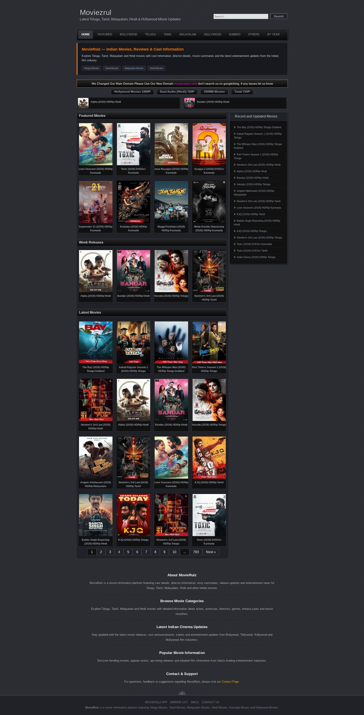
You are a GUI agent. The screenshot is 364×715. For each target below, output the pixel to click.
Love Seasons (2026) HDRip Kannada (259, 207)
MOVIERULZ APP (156, 702)
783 (196, 552)
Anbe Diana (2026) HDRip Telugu (256, 257)
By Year (273, 34)
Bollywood (128, 34)
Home (86, 34)
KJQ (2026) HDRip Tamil (251, 214)
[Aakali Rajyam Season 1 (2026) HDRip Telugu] (133, 363)
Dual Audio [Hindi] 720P (177, 91)
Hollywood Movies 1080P (132, 91)
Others (254, 34)
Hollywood (212, 34)
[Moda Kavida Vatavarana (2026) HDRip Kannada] (209, 222)
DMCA (195, 702)
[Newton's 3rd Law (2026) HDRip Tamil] (209, 291)
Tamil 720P (242, 91)
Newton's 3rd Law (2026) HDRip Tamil (259, 201)
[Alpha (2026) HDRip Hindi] (83, 107)
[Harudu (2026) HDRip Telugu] (171, 291)
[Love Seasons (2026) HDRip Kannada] (95, 164)
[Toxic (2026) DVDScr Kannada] (133, 164)
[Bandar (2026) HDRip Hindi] (189, 107)
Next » (211, 552)
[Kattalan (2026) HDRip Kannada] (133, 222)
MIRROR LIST (179, 702)
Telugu (150, 34)
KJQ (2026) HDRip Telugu (252, 231)
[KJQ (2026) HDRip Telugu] (133, 535)
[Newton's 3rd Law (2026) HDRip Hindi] (95, 420)
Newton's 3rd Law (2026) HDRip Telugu (259, 237)
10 (174, 552)
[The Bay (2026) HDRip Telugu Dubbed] (95, 363)
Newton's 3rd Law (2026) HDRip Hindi (259, 164)
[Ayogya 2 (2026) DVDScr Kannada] (209, 164)
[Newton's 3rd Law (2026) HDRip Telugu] (171, 535)
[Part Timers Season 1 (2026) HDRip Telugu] (209, 363)
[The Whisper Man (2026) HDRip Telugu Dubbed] (171, 363)
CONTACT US (210, 702)
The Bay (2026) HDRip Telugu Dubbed (259, 127)
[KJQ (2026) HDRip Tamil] (209, 478)
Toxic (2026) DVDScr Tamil (252, 250)
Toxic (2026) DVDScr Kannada (254, 244)
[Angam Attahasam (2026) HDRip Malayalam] (95, 478)
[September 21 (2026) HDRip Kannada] (95, 222)
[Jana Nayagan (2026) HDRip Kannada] (171, 164)
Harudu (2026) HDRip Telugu (253, 184)
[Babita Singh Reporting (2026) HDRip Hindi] (95, 535)
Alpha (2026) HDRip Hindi (252, 171)
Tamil (168, 34)
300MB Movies (214, 91)
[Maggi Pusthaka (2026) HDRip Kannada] (171, 222)
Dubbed (234, 34)
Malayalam (187, 34)
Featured (105, 34)
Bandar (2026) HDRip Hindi (253, 177)
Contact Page (230, 681)
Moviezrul (95, 12)
